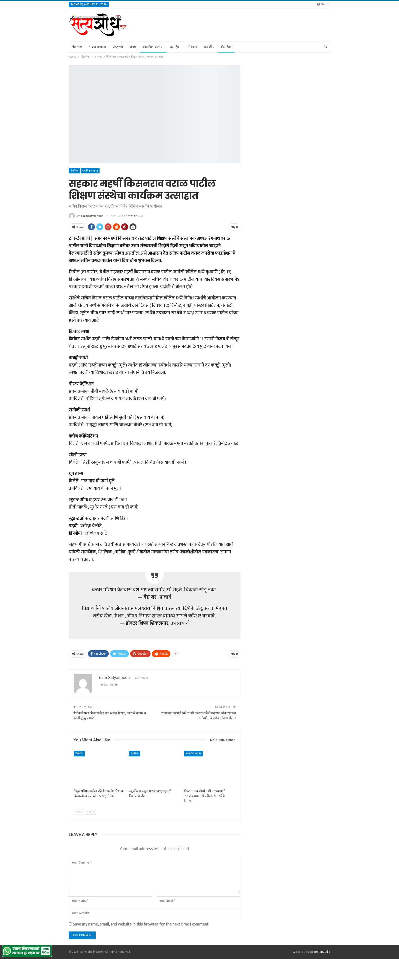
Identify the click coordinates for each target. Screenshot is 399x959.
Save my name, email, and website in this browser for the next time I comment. (141, 924)
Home (77, 47)
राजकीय (208, 47)
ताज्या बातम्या (97, 47)
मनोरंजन (191, 47)
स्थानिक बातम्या (152, 47)
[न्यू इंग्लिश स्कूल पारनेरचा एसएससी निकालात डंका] (154, 768)
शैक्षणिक (226, 47)
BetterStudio (322, 951)
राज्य (133, 47)
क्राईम (174, 47)
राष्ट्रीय (118, 47)
